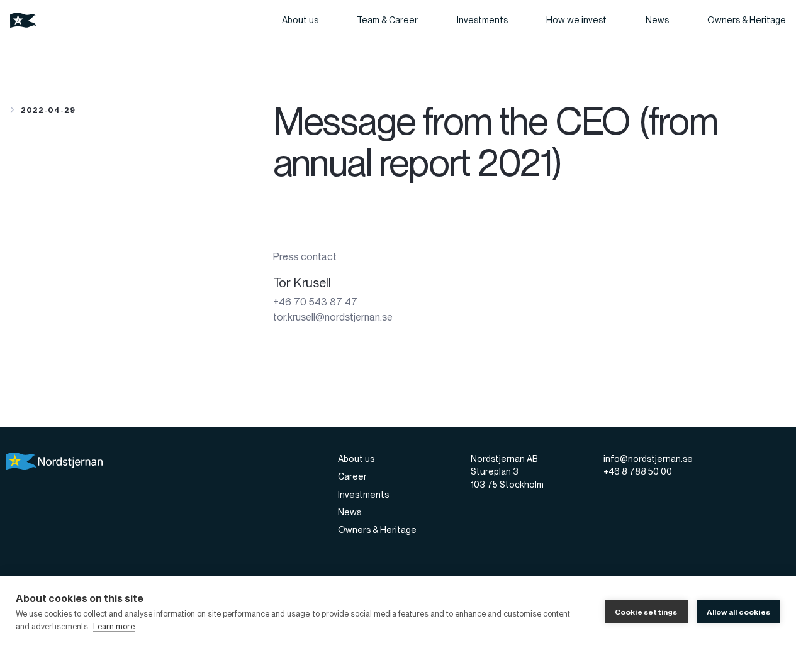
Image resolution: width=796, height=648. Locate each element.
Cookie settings (646, 612)
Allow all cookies (738, 612)
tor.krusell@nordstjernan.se (333, 317)
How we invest (576, 20)
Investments (482, 20)
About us (300, 20)
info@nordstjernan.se (648, 459)
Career (352, 476)
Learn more (114, 626)
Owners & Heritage (746, 20)
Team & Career (387, 20)
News (657, 20)
